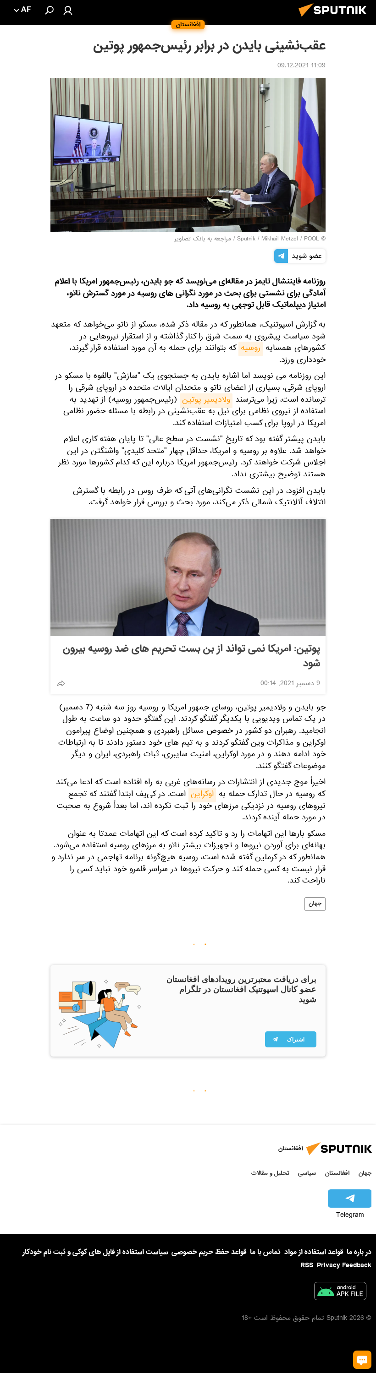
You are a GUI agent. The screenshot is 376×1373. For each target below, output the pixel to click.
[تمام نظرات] (362, 1360)
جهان (315, 904)
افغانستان (337, 1173)
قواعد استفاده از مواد (313, 1252)
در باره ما (359, 1252)
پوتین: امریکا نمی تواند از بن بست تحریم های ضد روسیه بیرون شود (191, 656)
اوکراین (202, 795)
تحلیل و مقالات (270, 1173)
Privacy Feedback (344, 1265)
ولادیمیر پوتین (206, 400)
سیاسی (307, 1173)
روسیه (250, 349)
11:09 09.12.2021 (301, 66)
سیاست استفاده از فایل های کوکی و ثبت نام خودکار (95, 1252)
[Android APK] (340, 1293)
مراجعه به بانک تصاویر (202, 239)
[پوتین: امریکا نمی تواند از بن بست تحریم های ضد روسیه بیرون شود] (188, 577)
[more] (61, 683)
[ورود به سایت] (68, 10)
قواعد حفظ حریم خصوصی (208, 1252)
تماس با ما (265, 1252)
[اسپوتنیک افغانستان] (335, 19)
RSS (306, 1265)
